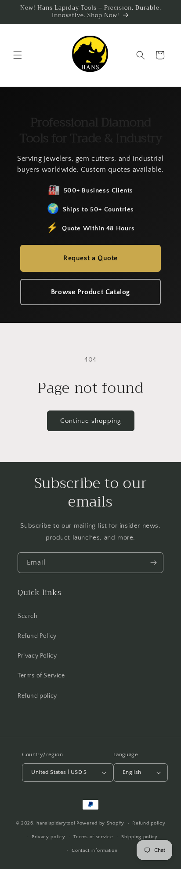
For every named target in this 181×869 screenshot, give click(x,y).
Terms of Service (41, 675)
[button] (17, 55)
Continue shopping (90, 421)
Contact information (94, 850)
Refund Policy (37, 636)
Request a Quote (90, 258)
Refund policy (37, 695)
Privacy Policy (37, 655)
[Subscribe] (153, 562)
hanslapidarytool (55, 823)
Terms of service (93, 836)
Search (28, 616)
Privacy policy (48, 836)
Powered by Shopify (100, 823)
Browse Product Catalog (90, 292)
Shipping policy (139, 836)
